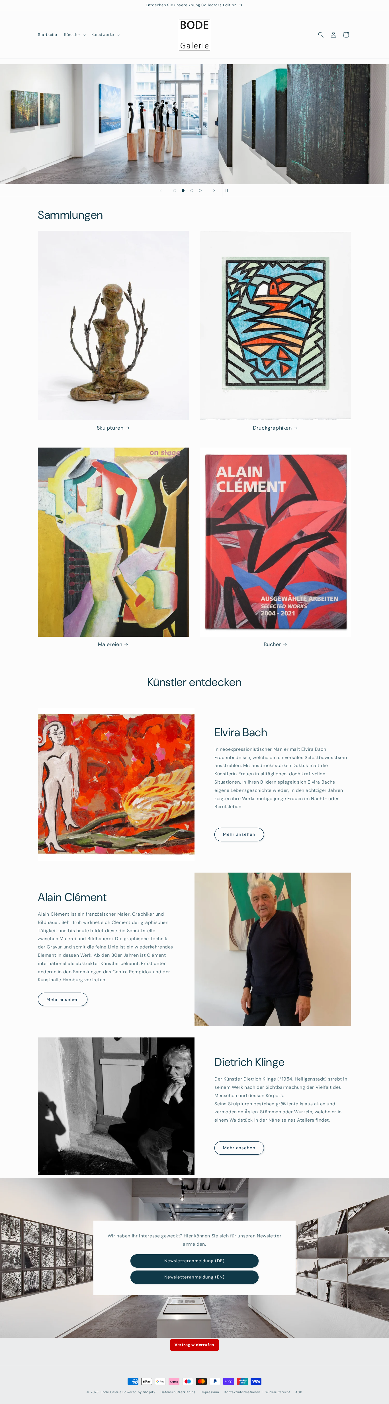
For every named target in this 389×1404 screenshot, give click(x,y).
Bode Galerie (111, 1392)
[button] (74, 35)
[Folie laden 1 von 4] (174, 190)
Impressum (210, 1392)
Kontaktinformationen (242, 1392)
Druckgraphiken (272, 428)
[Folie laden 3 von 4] (191, 190)
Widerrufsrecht (277, 1392)
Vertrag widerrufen (194, 1344)
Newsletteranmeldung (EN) (194, 1277)
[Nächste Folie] (214, 190)
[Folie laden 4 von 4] (200, 190)
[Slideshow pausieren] (228, 190)
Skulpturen (110, 428)
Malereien (110, 644)
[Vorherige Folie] (160, 190)
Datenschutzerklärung (178, 1392)
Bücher (272, 644)
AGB (298, 1392)
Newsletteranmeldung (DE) (194, 1261)
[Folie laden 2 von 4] (183, 190)
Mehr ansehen (239, 834)
